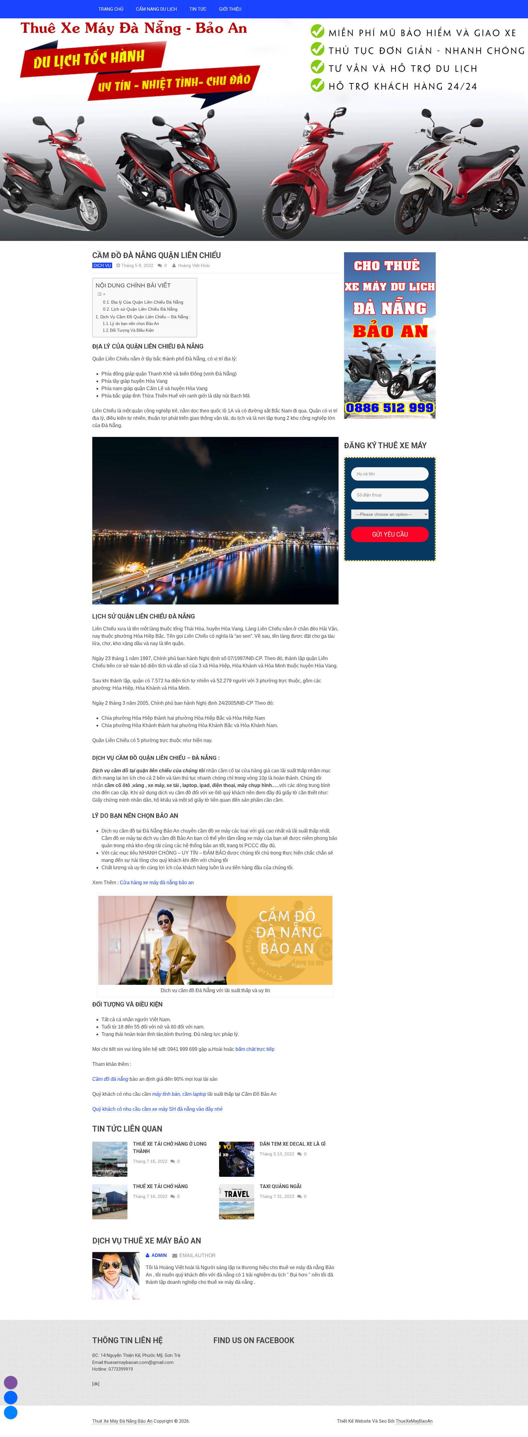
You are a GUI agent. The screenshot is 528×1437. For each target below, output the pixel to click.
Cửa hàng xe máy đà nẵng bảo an (157, 882)
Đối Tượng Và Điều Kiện (132, 330)
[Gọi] (10, 1382)
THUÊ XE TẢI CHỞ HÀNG (160, 1186)
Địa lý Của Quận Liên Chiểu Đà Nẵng (147, 302)
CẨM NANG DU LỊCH (156, 9)
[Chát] (10, 1412)
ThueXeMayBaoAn (414, 1421)
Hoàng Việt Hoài (194, 265)
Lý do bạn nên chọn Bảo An (134, 323)
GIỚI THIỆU (230, 9)
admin (159, 1255)
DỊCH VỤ (102, 265)
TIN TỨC (198, 9)
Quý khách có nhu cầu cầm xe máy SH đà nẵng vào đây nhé (157, 1109)
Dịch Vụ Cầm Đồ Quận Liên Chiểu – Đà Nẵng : (145, 316)
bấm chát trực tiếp (255, 1049)
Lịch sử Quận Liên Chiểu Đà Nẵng (144, 309)
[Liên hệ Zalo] (10, 1397)
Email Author (197, 1255)
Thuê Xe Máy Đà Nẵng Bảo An (122, 1421)
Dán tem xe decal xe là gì (292, 1144)
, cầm (179, 1094)
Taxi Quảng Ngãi (280, 1186)
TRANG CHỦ (110, 9)
